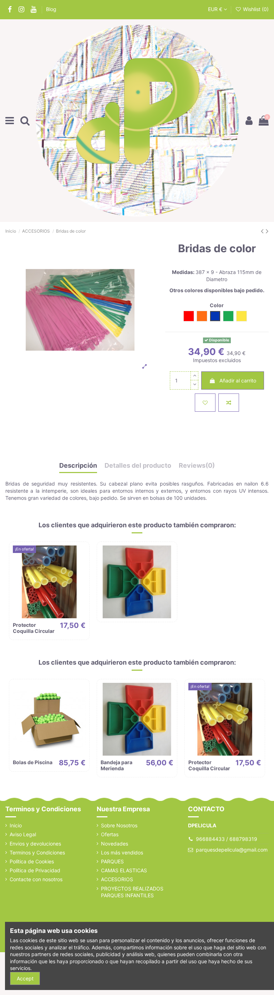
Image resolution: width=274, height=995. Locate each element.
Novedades (114, 844)
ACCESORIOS (117, 879)
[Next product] (267, 231)
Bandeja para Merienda (116, 765)
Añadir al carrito (237, 380)
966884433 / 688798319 (226, 839)
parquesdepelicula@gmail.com (232, 850)
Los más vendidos (122, 852)
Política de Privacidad (35, 870)
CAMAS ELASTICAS (124, 870)
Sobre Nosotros (119, 825)
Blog (51, 9)
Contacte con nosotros (36, 879)
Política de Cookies (32, 861)
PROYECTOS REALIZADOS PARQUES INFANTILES (132, 892)
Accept (25, 978)
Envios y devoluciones (35, 844)
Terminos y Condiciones (37, 852)
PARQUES (112, 861)
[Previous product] (263, 231)
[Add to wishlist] (205, 403)
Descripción (78, 465)
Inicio (16, 825)
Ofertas (109, 834)
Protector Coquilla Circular (34, 628)
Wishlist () (255, 9)
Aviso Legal (23, 834)
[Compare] (80, 568)
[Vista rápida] (80, 581)
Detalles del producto (138, 465)
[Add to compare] (228, 403)
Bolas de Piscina (32, 762)
